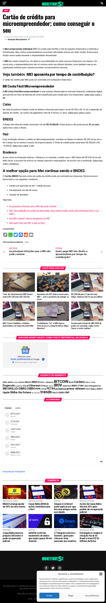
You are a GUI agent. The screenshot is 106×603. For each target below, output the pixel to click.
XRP (67, 392)
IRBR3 (74, 386)
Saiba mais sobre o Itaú (23, 146)
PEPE (38, 388)
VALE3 (55, 392)
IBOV (58, 385)
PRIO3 (87, 389)
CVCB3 (92, 382)
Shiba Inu (16, 392)
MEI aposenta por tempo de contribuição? (60, 74)
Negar (70, 595)
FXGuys (44, 386)
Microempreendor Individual (18, 49)
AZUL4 (16, 382)
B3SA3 (21, 382)
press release (76, 388)
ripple (6, 392)
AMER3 (10, 382)
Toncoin (37, 393)
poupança (60, 388)
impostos (67, 386)
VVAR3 (61, 392)
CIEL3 (87, 382)
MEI (27, 242)
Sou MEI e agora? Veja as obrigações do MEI (29, 218)
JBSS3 (86, 386)
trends (46, 392)
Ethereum (35, 385)
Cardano (79, 381)
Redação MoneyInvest (17, 39)
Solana (27, 392)
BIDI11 (43, 382)
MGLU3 (13, 388)
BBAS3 (28, 382)
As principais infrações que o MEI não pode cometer (33, 206)
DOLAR (26, 386)
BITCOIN (61, 381)
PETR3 (43, 389)
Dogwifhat (18, 386)
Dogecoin (9, 385)
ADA (5, 382)
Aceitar (49, 595)
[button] (101, 574)
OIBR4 (31, 388)
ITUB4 (81, 386)
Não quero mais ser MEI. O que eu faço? (27, 223)
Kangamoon (95, 386)
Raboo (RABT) (97, 389)
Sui (32, 393)
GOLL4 (51, 386)
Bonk (71, 382)
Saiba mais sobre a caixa (79, 113)
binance (49, 382)
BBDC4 (36, 382)
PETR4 (51, 388)
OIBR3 (22, 388)
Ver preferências (92, 595)
